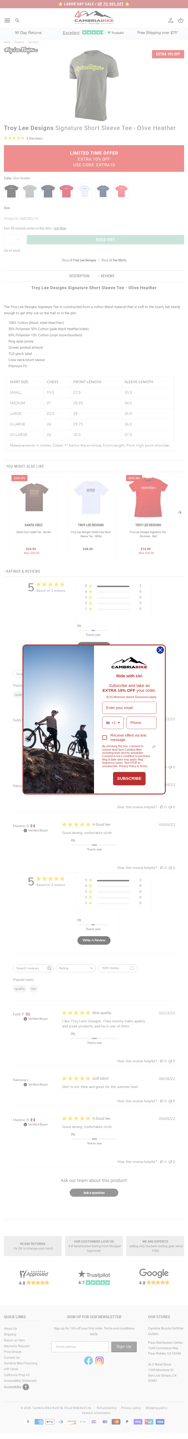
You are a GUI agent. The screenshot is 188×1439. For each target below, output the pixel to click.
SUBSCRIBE (129, 778)
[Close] (160, 650)
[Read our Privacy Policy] (154, 746)
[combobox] (113, 723)
